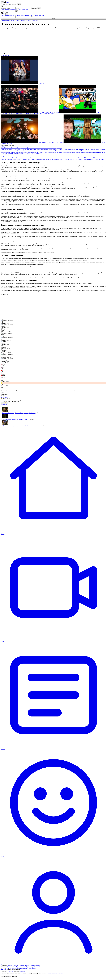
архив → (3, 146)
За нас (7, 968)
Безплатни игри (26, 965)
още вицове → (4, 404)
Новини (7, 9)
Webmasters (25, 9)
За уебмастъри (30, 966)
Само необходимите (6, 976)
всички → (3, 156)
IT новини (10, 965)
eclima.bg (101, 159)
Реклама (17, 968)
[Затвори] (6, 13)
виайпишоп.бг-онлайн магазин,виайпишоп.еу (18, 157)
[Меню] (2, 2)
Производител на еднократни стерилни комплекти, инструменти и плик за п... (51, 157)
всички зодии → (5, 397)
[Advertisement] (53, 41)
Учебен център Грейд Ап (80, 159)
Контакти (12, 968)
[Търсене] (2, 6)
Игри (14, 15)
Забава (15, 9)
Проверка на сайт (21, 966)
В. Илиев (10, 971)
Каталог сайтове (11, 966)
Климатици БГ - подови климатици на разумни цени (59, 159)
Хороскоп (31, 15)
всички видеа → (5, 55)
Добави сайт (37, 966)
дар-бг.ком (14, 159)
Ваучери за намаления (32, 20)
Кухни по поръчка (5, 20)
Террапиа (3, 157)
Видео (11, 9)
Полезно (19, 9)
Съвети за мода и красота (18, 20)
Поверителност (32, 968)
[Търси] (16, 11)
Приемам (14, 976)
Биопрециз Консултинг (93, 159)
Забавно (33, 965)
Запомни (34, 8)
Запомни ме (35, 17)
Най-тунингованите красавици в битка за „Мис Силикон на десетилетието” (22, 425)
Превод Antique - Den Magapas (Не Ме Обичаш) (14, 419)
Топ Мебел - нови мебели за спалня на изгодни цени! (31, 159)
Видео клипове (18, 965)
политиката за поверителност (55, 973)
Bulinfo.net (22, 971)
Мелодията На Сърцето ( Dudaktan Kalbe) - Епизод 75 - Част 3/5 (18, 413)
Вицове (22, 15)
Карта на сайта (24, 968)
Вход (39, 8)
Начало (2, 9)
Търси (19, 4)
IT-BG (42, 15)
